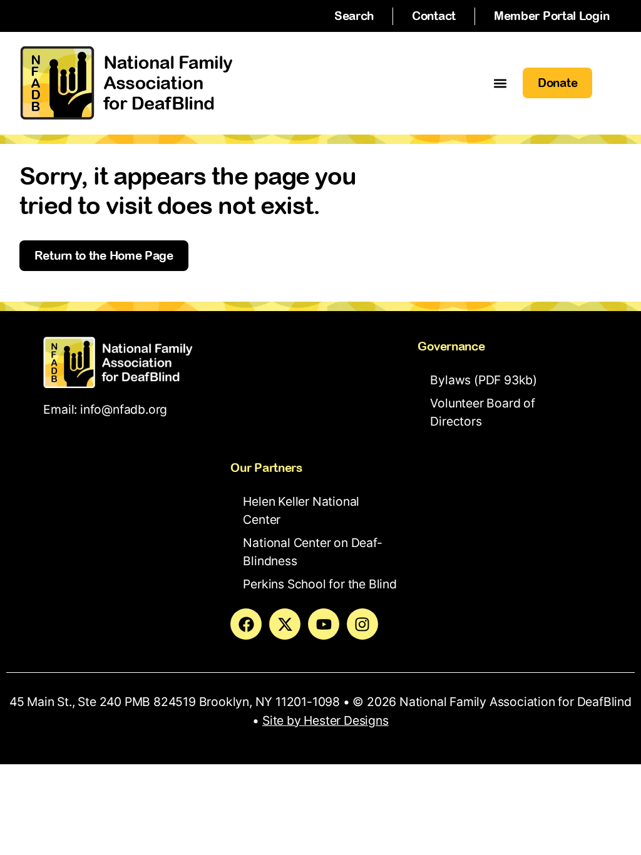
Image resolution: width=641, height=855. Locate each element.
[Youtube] (323, 624)
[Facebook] (246, 624)
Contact (434, 16)
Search (354, 16)
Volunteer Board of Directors (482, 412)
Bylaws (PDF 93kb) (483, 379)
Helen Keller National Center (301, 510)
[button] (500, 83)
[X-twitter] (284, 624)
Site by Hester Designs (325, 720)
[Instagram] (362, 624)
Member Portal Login (551, 16)
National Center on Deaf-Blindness (312, 551)
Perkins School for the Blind (319, 583)
